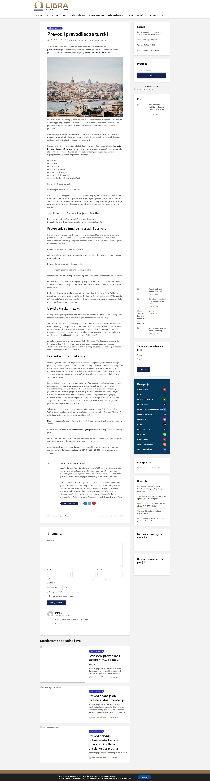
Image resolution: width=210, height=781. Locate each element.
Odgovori (58, 624)
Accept (144, 777)
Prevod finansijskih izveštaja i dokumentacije (107, 698)
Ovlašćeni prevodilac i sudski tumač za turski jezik (104, 660)
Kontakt (153, 15)
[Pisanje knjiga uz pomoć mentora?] (142, 291)
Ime (49, 570)
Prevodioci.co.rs (41, 15)
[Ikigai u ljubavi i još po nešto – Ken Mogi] (142, 330)
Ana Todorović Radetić (58, 40)
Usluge (55, 15)
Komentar (50, 540)
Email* (139, 359)
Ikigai (131, 15)
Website (100, 570)
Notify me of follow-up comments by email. (66, 592)
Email (74, 570)
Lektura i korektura (116, 15)
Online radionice (78, 15)
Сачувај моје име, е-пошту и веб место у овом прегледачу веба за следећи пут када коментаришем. (79, 579)
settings (127, 778)
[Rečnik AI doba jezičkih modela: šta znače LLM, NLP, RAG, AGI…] (142, 194)
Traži (152, 76)
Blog (64, 15)
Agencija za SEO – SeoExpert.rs (148, 468)
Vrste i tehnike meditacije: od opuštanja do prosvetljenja (151, 488)
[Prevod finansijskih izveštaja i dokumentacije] (52, 687)
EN (162, 15)
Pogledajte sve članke (69, 503)
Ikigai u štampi (154, 311)
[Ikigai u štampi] (142, 317)
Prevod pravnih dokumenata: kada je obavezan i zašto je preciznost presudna (103, 742)
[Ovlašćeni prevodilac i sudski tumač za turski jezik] (62, 664)
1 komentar (82, 40)
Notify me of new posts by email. (61, 596)
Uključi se (141, 15)
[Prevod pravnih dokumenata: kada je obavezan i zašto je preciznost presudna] (50, 727)
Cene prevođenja (96, 15)
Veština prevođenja (55, 28)
